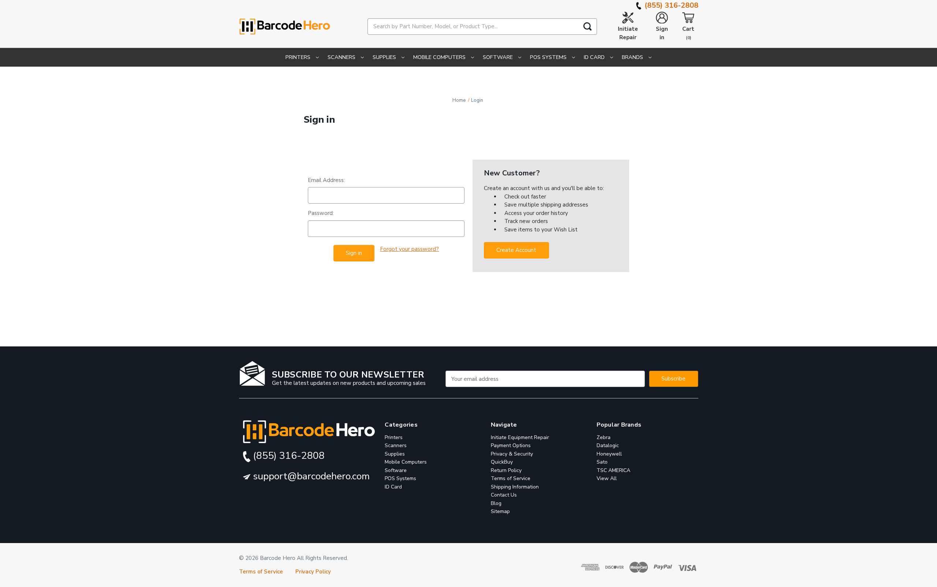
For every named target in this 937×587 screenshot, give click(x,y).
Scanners (342, 57)
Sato (602, 461)
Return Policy (506, 470)
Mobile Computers (440, 57)
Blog (496, 503)
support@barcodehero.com (310, 476)
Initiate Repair (628, 33)
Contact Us (504, 494)
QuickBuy (502, 461)
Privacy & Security (512, 453)
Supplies (385, 57)
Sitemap (500, 511)
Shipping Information (515, 486)
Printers (298, 57)
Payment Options (511, 445)
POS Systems (549, 57)
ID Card (595, 57)
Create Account (516, 250)
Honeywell (609, 453)
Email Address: (326, 180)
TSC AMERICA (613, 470)
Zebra (604, 437)
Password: (321, 213)
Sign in (662, 33)
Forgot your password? (409, 249)
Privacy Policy (313, 571)
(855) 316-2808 (670, 5)
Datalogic (608, 445)
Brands (633, 57)
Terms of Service (510, 478)
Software (498, 57)
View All (607, 478)
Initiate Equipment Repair (520, 437)
